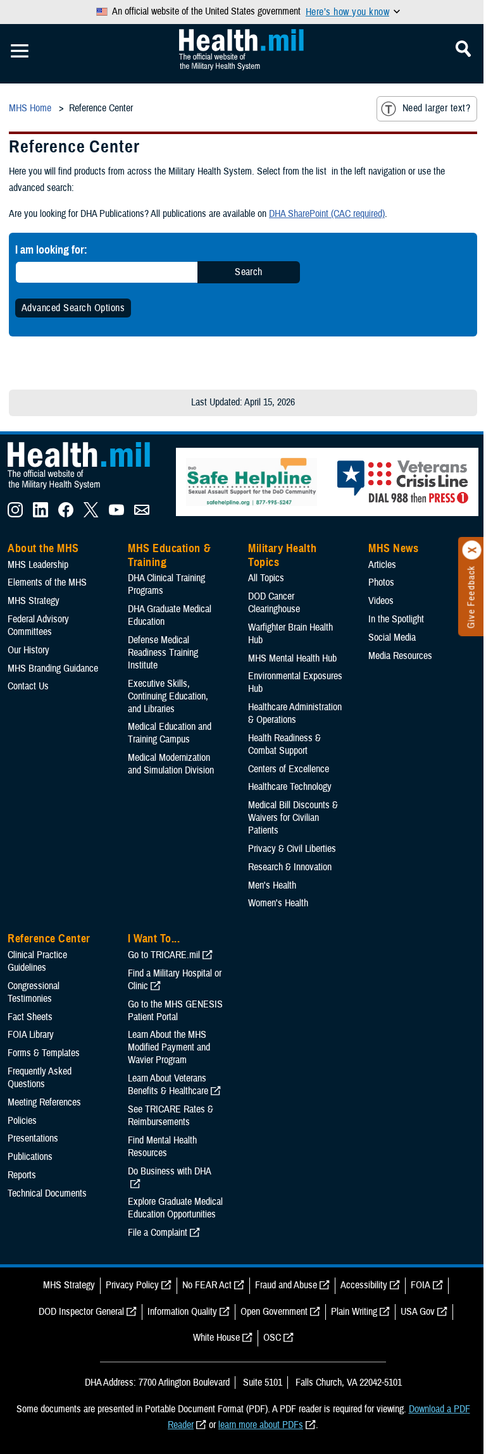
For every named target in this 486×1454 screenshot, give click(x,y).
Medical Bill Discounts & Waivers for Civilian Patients (293, 818)
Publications (30, 1156)
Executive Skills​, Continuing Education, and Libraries (168, 696)
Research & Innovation (290, 867)
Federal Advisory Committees (38, 625)
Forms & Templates (44, 1053)
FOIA (420, 1285)
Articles (382, 564)
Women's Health (278, 903)
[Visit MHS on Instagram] (15, 514)
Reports (22, 1175)
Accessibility (363, 1285)
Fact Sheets (30, 1017)
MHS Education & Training (169, 555)
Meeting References (44, 1102)
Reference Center (49, 939)
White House (216, 1337)
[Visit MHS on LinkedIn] (40, 514)
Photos (381, 582)
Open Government (274, 1311)
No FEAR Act (207, 1285)
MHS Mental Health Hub (292, 658)
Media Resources (400, 656)
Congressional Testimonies (33, 992)
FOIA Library (31, 1034)
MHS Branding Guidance (53, 668)
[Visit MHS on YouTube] (116, 514)
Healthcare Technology (290, 786)
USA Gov (418, 1311)
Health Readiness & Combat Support (284, 744)
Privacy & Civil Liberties (292, 848)
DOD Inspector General (81, 1311)
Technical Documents (47, 1193)
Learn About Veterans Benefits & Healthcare (168, 1084)
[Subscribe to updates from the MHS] (141, 514)
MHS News (393, 548)
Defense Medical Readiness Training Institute (163, 653)
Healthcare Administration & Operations (295, 713)
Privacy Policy (132, 1285)
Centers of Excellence (288, 769)
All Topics (266, 578)
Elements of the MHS (47, 582)
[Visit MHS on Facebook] (65, 514)
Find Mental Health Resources (162, 1146)
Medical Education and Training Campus (169, 733)
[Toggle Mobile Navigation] (19, 51)
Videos (381, 601)
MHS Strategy (33, 601)
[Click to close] (472, 550)
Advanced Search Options (73, 308)
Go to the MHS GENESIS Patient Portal (175, 1010)
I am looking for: (51, 249)
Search (249, 272)
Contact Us (28, 686)
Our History (28, 650)
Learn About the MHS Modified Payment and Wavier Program (169, 1047)
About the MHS (43, 548)
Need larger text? (436, 108)
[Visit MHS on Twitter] (91, 514)
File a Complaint (157, 1232)
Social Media (392, 637)
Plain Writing (354, 1311)
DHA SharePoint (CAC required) (327, 213)
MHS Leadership (38, 564)
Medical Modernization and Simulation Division (171, 764)
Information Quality (182, 1311)
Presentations (33, 1138)
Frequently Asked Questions (40, 1077)
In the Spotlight (396, 619)
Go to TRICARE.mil (164, 955)
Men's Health (272, 885)
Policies (22, 1120)
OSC (272, 1337)
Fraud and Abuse (286, 1285)
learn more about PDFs (260, 1425)
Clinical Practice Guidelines (37, 961)
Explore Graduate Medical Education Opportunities (175, 1208)
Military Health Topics (282, 555)
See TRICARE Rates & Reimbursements (170, 1115)
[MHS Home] (87, 489)
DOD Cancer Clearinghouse (274, 602)
